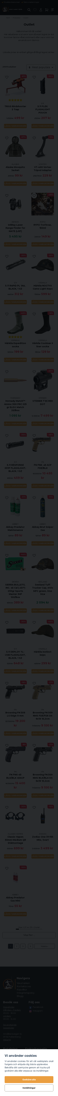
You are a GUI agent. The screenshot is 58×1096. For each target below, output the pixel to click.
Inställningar (29, 1088)
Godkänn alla (29, 1079)
